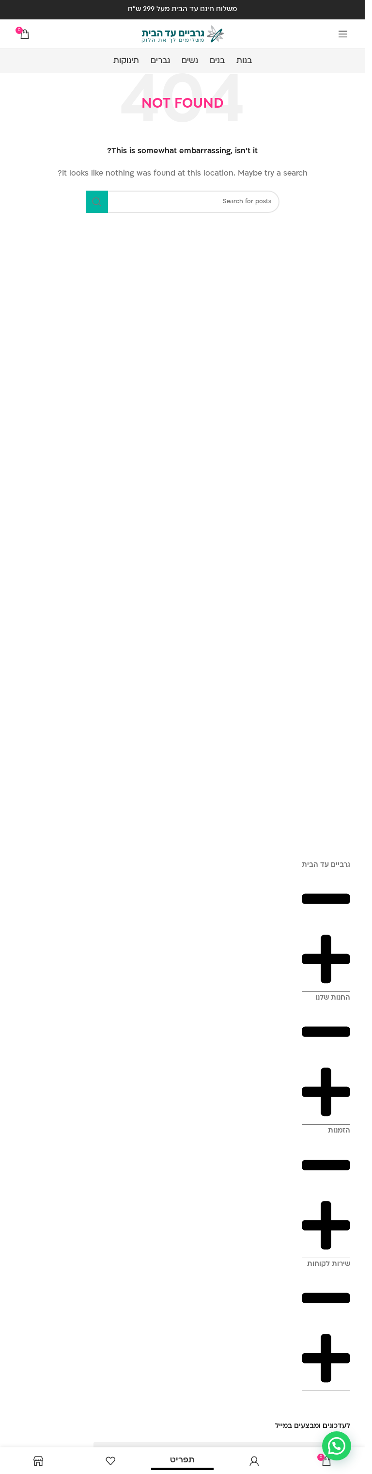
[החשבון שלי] (254, 1461)
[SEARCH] (97, 202)
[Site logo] (182, 34)
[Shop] (38, 1461)
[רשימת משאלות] (111, 1461)
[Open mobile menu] (343, 34)
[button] (336, 1445)
